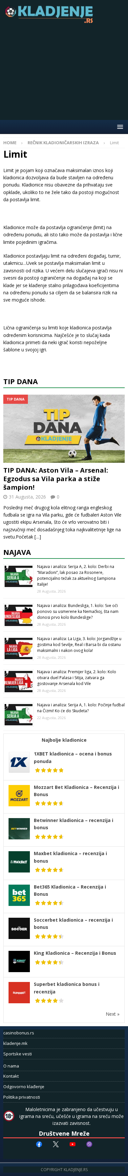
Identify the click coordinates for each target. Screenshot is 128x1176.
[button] (119, 127)
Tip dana (20, 381)
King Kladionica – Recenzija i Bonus (75, 953)
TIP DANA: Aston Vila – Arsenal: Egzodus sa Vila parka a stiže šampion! (55, 479)
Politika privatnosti (21, 1097)
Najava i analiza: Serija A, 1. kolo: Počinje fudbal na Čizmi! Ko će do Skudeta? (81, 708)
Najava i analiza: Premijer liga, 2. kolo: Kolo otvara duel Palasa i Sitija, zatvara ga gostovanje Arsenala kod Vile (76, 677)
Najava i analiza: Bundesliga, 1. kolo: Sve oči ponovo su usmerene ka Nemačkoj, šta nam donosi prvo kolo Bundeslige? (77, 611)
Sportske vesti (17, 1054)
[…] (37, 537)
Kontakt (11, 1076)
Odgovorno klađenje (23, 1086)
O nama (11, 1066)
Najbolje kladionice (64, 740)
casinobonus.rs (18, 1033)
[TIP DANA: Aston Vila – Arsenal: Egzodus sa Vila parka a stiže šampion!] (64, 429)
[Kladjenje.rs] (50, 21)
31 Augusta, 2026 (27, 497)
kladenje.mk (15, 1043)
